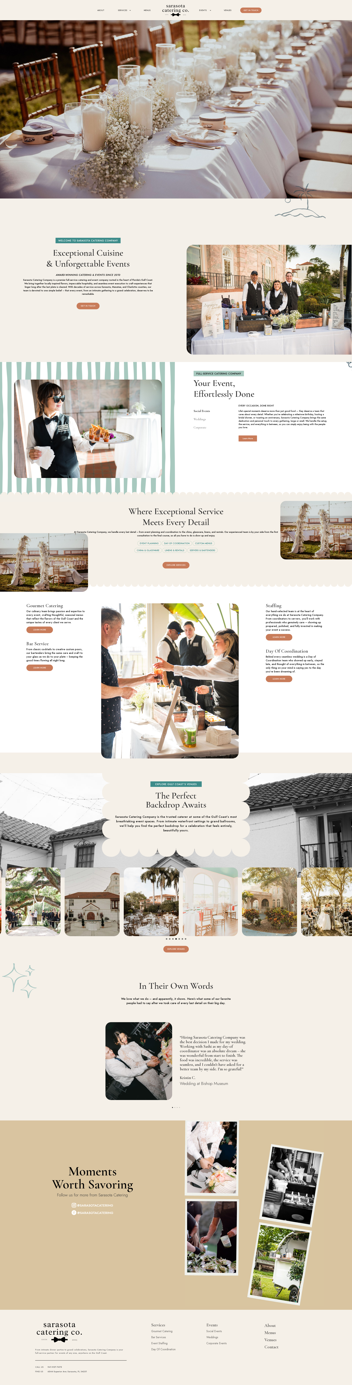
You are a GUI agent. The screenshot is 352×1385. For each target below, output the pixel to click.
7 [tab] (185, 939)
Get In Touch (88, 305)
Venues (228, 10)
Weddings (200, 419)
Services (122, 10)
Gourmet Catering (161, 1331)
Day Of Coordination (163, 1349)
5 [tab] (179, 939)
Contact (271, 1347)
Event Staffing (159, 1343)
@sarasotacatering (94, 1205)
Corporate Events (216, 1343)
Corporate (200, 427)
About (100, 10)
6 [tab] (182, 939)
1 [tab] (166, 939)
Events (203, 10)
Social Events (202, 411)
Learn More (248, 438)
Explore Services (176, 565)
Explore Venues (176, 949)
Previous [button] (3, 901)
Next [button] (348, 901)
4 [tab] (176, 939)
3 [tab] (173, 939)
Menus (147, 10)
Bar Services (158, 1337)
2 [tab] (169, 939)
